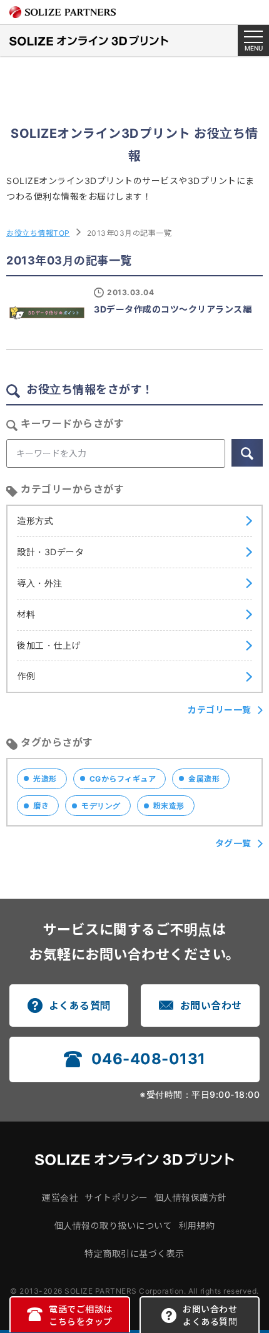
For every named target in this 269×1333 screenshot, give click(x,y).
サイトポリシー (116, 1197)
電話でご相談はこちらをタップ (81, 1315)
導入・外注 (40, 583)
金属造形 (204, 778)
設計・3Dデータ (50, 551)
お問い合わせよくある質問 (210, 1315)
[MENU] (253, 40)
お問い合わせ (211, 1005)
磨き (41, 805)
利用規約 (196, 1225)
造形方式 (35, 520)
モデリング (101, 805)
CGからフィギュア (122, 778)
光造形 (45, 778)
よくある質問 (80, 1005)
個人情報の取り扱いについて (113, 1225)
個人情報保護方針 (191, 1197)
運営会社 (60, 1197)
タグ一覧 (233, 843)
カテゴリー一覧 (219, 709)
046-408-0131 (148, 1059)
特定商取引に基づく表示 (134, 1253)
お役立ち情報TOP (38, 233)
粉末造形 (169, 805)
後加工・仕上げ (49, 645)
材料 (26, 614)
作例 (26, 676)
